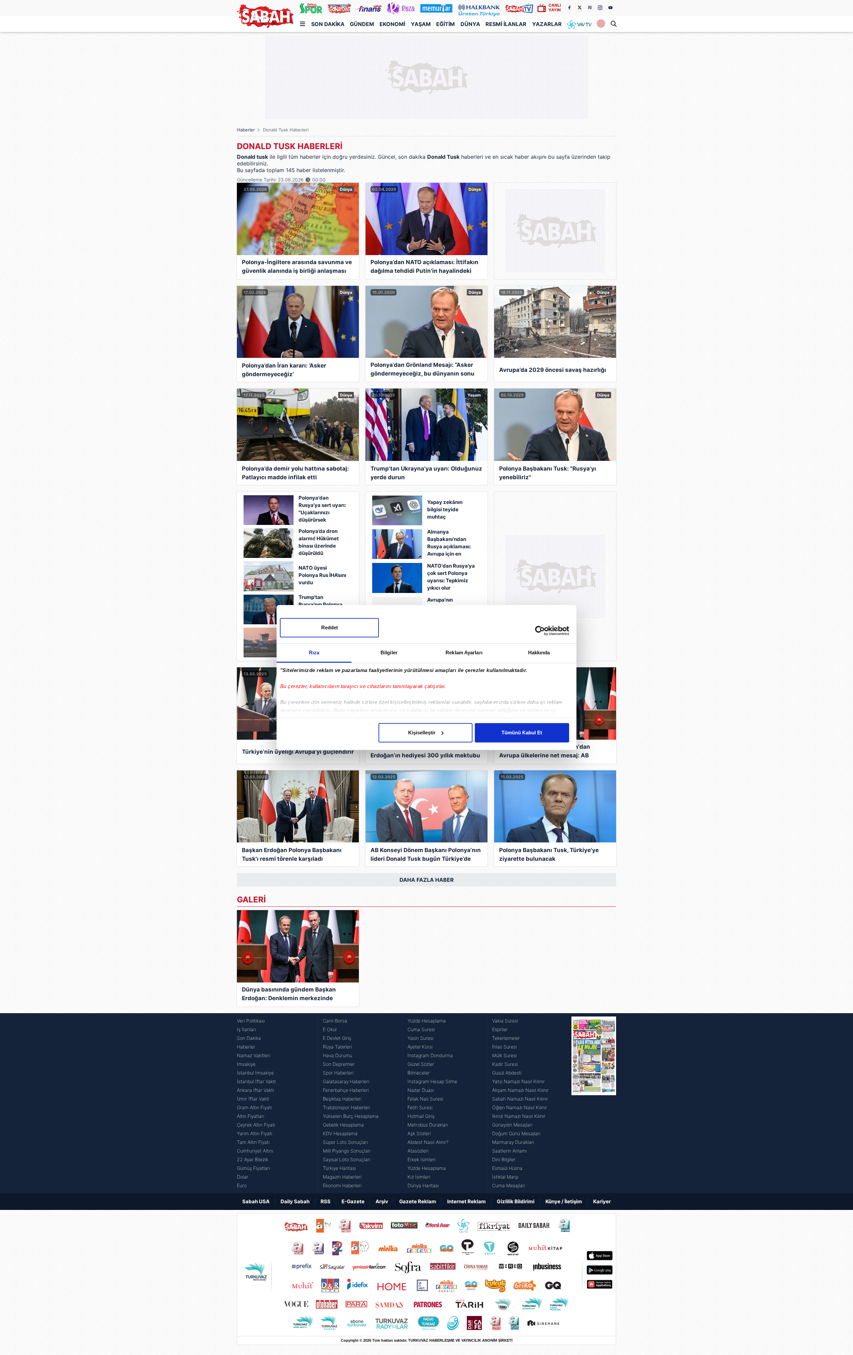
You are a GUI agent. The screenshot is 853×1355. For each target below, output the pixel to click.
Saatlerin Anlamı (509, 1151)
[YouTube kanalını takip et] (610, 8)
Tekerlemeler (506, 1038)
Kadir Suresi (505, 1064)
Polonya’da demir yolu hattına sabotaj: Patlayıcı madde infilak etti (295, 473)
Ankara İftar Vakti (255, 1090)
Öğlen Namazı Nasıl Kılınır (519, 1107)
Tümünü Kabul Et (521, 732)
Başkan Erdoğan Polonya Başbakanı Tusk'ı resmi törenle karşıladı (292, 854)
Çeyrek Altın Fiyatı (256, 1125)
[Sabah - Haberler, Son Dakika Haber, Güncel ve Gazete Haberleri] (265, 16)
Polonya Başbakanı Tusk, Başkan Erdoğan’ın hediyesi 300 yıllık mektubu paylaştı (425, 752)
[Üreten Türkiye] (479, 8)
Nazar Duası (421, 1090)
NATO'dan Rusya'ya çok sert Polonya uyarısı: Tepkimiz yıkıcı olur (451, 577)
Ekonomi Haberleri (342, 1185)
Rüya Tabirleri (337, 1047)
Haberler (246, 129)
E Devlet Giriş (337, 1038)
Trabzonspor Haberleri (346, 1107)
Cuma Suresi (421, 1029)
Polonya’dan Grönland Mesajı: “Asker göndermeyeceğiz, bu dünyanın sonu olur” (422, 370)
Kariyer (602, 1201)
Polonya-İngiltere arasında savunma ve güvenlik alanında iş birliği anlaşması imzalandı (297, 267)
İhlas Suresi (504, 1047)
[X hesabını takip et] (579, 8)
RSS (326, 1201)
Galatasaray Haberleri (346, 1081)
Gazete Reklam (417, 1201)
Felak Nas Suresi (425, 1099)
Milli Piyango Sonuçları (347, 1151)
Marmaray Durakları (513, 1142)
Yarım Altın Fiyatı (254, 1133)
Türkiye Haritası (339, 1168)
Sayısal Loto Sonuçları (346, 1159)
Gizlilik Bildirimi (515, 1201)
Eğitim (445, 24)
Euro (242, 1185)
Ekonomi (392, 24)
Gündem (362, 24)
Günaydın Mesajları (512, 1125)
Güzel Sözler (421, 1064)
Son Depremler (339, 1064)
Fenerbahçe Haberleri (346, 1090)
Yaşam (421, 24)
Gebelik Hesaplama (343, 1125)
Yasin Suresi (420, 1038)
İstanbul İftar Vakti (256, 1081)
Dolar (242, 1177)
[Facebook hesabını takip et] (569, 8)
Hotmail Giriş (421, 1116)
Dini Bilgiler (503, 1159)
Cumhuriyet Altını (255, 1151)
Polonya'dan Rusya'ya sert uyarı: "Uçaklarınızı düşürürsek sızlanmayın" (322, 509)
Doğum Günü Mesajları (516, 1133)
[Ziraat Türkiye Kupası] (601, 24)
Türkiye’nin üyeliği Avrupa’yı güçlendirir (298, 751)
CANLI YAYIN (554, 7)
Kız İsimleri (419, 1177)
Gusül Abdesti (506, 1073)
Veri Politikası (251, 1021)
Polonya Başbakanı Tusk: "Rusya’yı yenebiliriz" (547, 473)
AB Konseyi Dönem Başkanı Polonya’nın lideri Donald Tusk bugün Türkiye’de (426, 854)
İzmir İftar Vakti (253, 1099)
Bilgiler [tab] (389, 652)
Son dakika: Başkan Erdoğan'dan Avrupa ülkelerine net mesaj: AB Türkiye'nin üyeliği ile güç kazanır (546, 752)
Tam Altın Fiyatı (253, 1142)
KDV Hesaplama (340, 1133)
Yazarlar (547, 24)
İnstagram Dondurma (430, 1055)
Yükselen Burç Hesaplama (351, 1116)
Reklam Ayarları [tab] (463, 652)
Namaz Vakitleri (253, 1055)
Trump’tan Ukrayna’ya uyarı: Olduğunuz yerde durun (426, 473)
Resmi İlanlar (505, 24)
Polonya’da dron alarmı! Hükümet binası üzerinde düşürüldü (319, 542)
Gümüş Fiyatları (253, 1168)
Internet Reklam (466, 1201)
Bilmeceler (419, 1073)
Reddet (329, 627)
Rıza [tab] (314, 652)
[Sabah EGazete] (593, 1103)
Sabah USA (256, 1201)
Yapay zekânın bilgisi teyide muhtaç (444, 509)
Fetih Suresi (420, 1107)
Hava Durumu (337, 1055)
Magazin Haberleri (342, 1177)
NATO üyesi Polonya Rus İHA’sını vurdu (322, 575)
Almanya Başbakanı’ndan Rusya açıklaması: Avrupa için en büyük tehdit (449, 543)
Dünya (470, 24)
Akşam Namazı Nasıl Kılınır (520, 1090)
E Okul (330, 1029)
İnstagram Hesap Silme (432, 1081)
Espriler (500, 1029)
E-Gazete (353, 1201)
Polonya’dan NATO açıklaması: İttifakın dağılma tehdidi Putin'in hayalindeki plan (424, 267)
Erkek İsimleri (421, 1159)
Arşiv (382, 1201)
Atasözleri (418, 1151)
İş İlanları (246, 1029)
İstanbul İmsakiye (255, 1073)
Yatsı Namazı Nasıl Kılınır (518, 1081)
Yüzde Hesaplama (427, 1021)
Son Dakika (328, 24)
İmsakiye (246, 1064)
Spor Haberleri (338, 1073)
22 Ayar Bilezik (252, 1159)
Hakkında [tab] (539, 652)
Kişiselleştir (421, 732)
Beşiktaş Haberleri (342, 1099)
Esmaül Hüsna (507, 1168)
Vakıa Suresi (505, 1021)
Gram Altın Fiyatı (254, 1107)
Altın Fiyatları (250, 1116)
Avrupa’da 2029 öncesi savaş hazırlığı (552, 370)
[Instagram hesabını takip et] (600, 8)
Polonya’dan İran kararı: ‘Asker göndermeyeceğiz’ (284, 370)
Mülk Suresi (504, 1055)
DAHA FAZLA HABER (427, 879)
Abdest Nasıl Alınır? (428, 1142)
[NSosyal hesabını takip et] (590, 8)
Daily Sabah (295, 1201)
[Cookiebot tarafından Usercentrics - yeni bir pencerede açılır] (540, 631)
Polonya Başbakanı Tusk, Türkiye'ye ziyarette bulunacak (549, 854)
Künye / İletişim (563, 1201)
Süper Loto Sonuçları (345, 1142)
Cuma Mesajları (508, 1185)
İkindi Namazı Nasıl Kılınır (518, 1116)
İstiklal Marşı (505, 1177)
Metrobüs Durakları (428, 1125)
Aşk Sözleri (419, 1133)
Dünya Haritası (423, 1185)
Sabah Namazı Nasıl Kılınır (520, 1099)
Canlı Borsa (335, 1021)
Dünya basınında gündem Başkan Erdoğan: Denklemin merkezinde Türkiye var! (289, 995)
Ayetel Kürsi (420, 1047)
